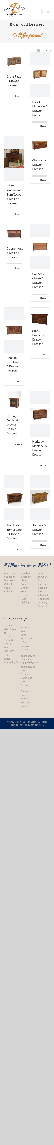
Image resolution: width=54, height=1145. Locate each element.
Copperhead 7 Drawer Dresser (15, 253)
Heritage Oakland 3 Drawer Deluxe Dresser (13, 424)
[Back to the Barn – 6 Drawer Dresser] (14, 330)
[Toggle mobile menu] (48, 11)
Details (19, 96)
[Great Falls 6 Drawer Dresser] (14, 62)
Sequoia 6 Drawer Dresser (39, 530)
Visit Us (41, 584)
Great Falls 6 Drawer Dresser (14, 81)
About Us (42, 576)
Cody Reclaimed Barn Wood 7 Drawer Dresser (14, 194)
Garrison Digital (37, 725)
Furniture (26, 573)
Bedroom (26, 576)
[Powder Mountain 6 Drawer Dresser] (40, 74)
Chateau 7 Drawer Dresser (39, 165)
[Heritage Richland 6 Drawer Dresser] (40, 414)
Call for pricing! (27, 35)
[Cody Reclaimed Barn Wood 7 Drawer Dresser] (14, 158)
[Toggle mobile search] (42, 11)
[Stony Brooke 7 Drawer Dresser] (40, 317)
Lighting (25, 602)
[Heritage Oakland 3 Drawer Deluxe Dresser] (14, 401)
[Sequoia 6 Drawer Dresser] (40, 497)
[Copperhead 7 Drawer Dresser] (14, 233)
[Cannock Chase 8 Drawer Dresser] (40, 246)
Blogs (40, 580)
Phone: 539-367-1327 (9, 651)
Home (40, 573)
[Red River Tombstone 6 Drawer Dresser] (14, 497)
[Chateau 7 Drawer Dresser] (40, 145)
